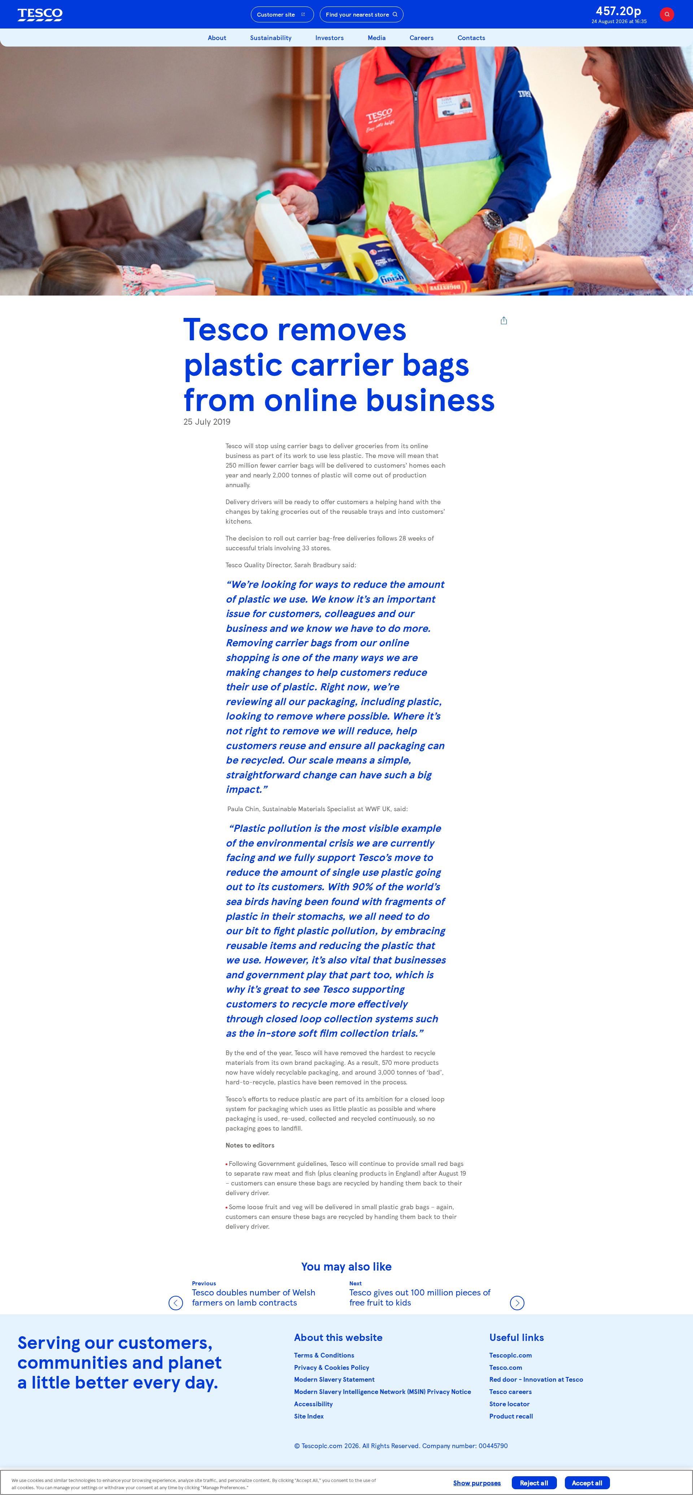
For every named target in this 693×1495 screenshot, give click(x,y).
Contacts (471, 37)
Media (377, 37)
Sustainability (271, 37)
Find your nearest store (357, 14)
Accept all (587, 1482)
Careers (422, 37)
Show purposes (477, 1482)
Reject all (534, 1482)
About (217, 37)
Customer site (276, 14)
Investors (329, 37)
